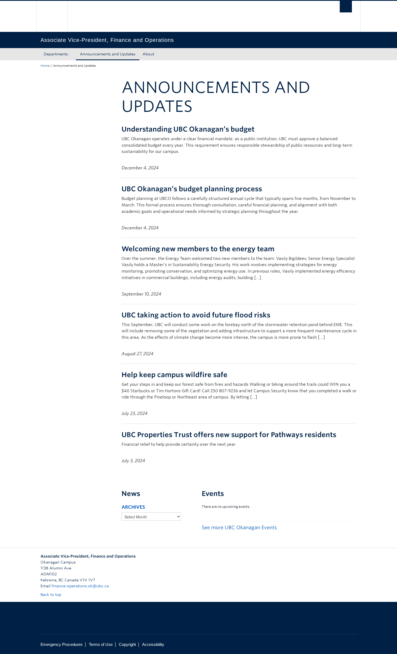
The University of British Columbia (52, 16)
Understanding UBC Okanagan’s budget (188, 129)
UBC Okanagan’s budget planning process (192, 189)
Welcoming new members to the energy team (198, 249)
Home (45, 66)
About (148, 54)
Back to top (51, 594)
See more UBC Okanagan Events (239, 527)
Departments (56, 54)
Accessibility (153, 644)
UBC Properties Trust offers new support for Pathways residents (229, 435)
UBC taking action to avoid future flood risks (196, 315)
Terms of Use (101, 644)
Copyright (127, 644)
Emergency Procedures (62, 644)
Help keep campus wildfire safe (174, 375)
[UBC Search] (346, 6)
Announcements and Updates (107, 54)
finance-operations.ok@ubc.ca (80, 586)
